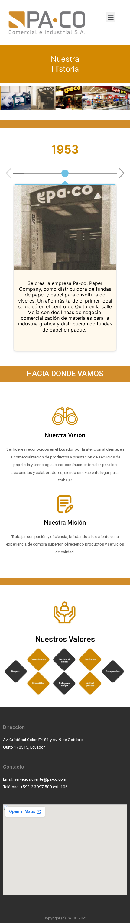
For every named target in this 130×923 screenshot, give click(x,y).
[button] (110, 17)
